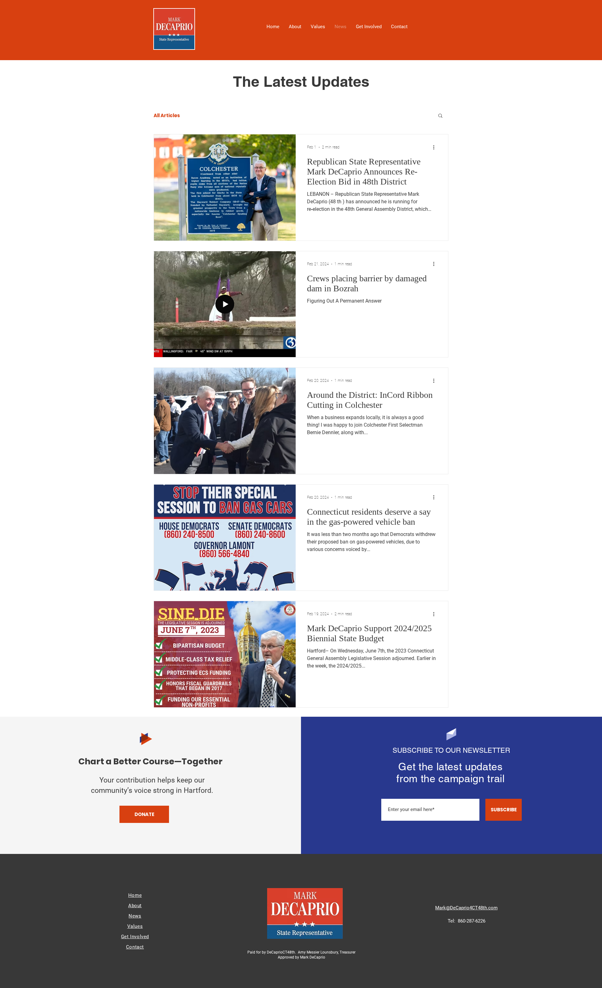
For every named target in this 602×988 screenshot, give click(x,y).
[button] (440, 116)
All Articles (167, 115)
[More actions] (436, 147)
